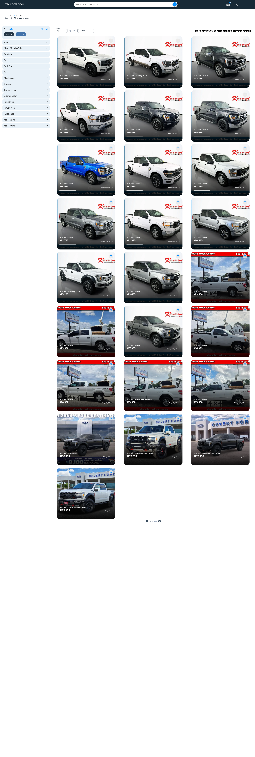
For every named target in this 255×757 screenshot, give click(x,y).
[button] (9, 34)
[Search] (175, 4)
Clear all (44, 29)
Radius (58, 28)
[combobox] (86, 31)
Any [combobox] (57, 31)
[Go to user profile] (236, 4)
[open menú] (244, 4)
